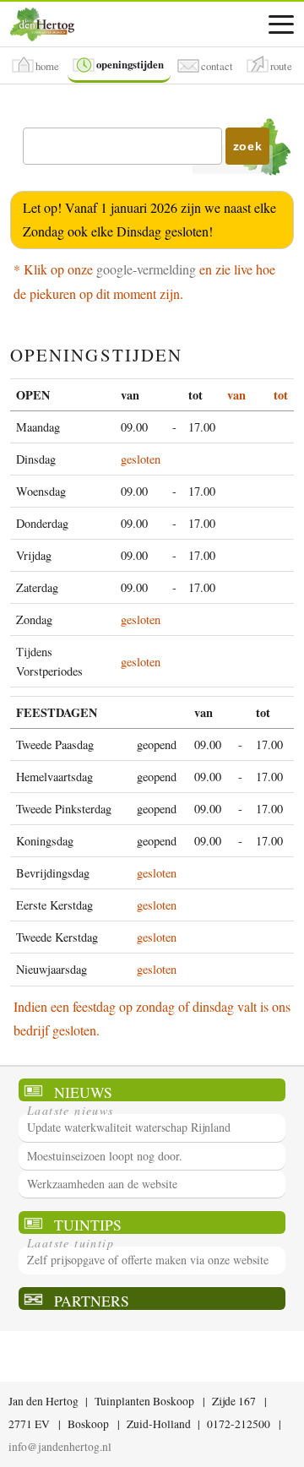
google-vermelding (146, 269)
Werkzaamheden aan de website (102, 1184)
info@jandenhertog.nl (59, 1446)
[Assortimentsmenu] (281, 24)
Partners (91, 1300)
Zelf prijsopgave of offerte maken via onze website (148, 1260)
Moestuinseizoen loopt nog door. (104, 1156)
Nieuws (83, 1091)
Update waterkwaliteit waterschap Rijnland (129, 1127)
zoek (248, 146)
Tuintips (88, 1224)
